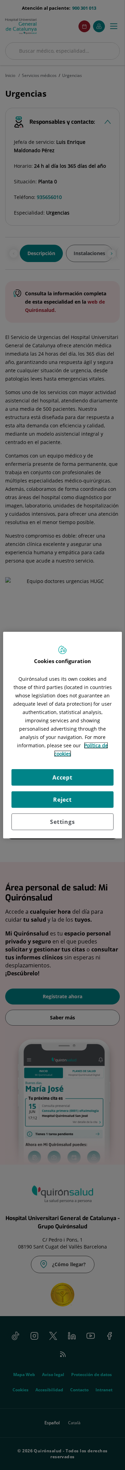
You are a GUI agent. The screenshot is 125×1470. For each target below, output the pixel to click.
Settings (62, 822)
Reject (62, 799)
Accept (62, 777)
